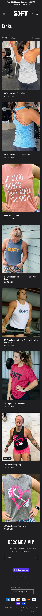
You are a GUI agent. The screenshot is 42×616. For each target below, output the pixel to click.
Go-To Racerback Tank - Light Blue (17, 154)
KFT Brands (12, 608)
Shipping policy (33, 611)
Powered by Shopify (22, 608)
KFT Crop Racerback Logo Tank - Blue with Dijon (20, 278)
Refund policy (34, 607)
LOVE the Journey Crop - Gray (15, 526)
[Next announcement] (38, 3)
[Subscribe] (35, 557)
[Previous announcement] (4, 3)
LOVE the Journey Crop (12, 465)
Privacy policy (10, 611)
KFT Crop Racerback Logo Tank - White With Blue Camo (21, 341)
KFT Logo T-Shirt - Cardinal (14, 403)
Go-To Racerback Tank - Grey (15, 93)
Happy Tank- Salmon (11, 216)
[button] (4, 13)
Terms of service (21, 611)
